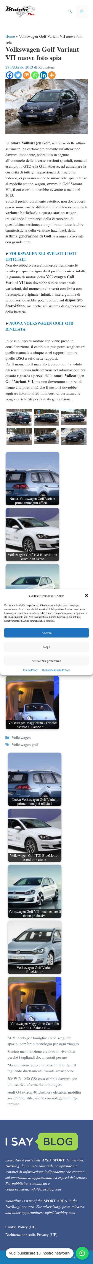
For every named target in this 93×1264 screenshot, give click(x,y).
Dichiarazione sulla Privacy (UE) (31, 1234)
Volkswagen (21, 737)
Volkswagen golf (25, 744)
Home (10, 36)
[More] (52, 75)
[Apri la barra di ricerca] (70, 11)
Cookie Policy (30, 669)
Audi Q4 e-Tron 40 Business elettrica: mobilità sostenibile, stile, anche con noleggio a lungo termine (44, 1097)
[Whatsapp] (35, 75)
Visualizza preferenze (46, 661)
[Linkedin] (43, 75)
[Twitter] (18, 75)
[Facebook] (9, 75)
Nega (46, 646)
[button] (86, 596)
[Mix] (26, 75)
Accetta (47, 632)
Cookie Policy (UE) (21, 1226)
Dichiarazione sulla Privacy (56, 669)
